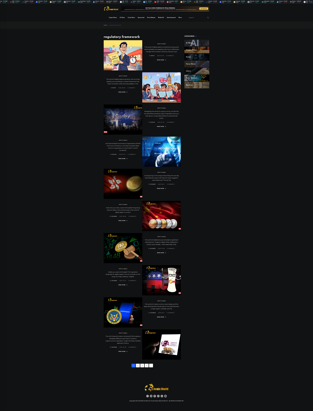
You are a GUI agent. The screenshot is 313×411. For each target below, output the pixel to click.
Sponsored (141, 17)
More (180, 17)
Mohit (153, 55)
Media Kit (161, 17)
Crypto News (113, 17)
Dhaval (152, 122)
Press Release (151, 17)
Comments (170, 55)
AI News (122, 17)
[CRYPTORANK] (311, 2)
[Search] (208, 17)
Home (105, 25)
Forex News (131, 17)
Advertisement (171, 17)
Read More (160, 60)
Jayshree (153, 184)
